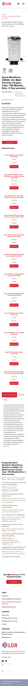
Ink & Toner (5, 596)
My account (5, 615)
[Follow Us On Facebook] (3, 661)
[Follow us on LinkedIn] (6, 661)
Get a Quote (14, 582)
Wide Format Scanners (9, 607)
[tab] (9, 394)
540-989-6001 (6, 657)
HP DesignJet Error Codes (9, 621)
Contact (4, 624)
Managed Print (6, 637)
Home (3, 14)
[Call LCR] (18, 4)
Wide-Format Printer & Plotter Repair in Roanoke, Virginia (14, 633)
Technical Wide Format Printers (11, 599)
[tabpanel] (14, 425)
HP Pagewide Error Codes (9, 618)
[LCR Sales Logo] (6, 4)
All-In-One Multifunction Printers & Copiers (11, 17)
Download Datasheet (8, 99)
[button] (24, 3)
